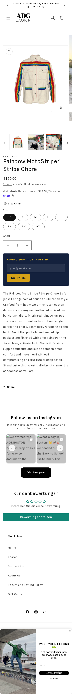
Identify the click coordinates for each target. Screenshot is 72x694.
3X (24, 226)
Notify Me (18, 277)
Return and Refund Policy (25, 585)
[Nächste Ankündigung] (64, 5)
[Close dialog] (70, 631)
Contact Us (16, 566)
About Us (14, 575)
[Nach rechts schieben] (67, 143)
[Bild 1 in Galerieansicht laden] (18, 142)
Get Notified (54, 673)
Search (13, 557)
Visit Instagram (36, 472)
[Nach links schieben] (4, 143)
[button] (8, 17)
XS (9, 217)
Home (12, 547)
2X (9, 226)
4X (38, 226)
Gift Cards (15, 594)
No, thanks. (54, 679)
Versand (7, 184)
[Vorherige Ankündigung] (7, 5)
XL (61, 217)
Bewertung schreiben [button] (36, 517)
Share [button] (11, 387)
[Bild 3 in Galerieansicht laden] (54, 142)
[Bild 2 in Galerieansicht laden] (36, 142)
